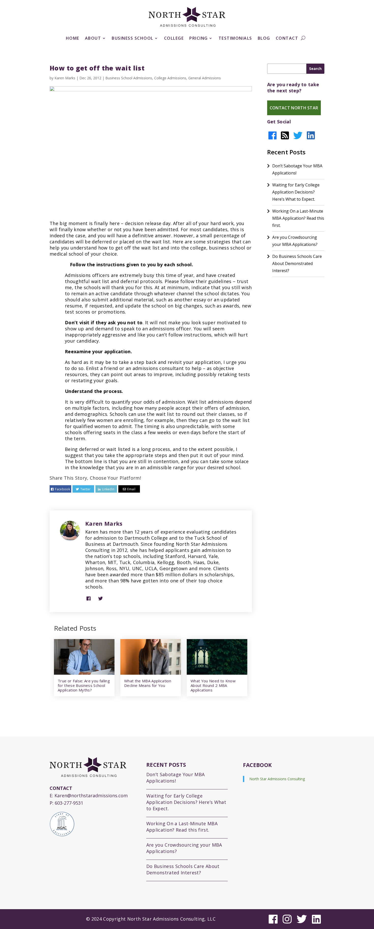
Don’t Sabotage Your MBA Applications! (297, 169)
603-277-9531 (69, 803)
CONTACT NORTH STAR (294, 108)
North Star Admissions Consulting (277, 778)
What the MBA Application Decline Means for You (147, 683)
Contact (287, 38)
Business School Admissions (128, 78)
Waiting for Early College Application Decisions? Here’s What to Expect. (296, 192)
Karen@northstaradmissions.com (91, 795)
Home (72, 38)
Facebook (62, 489)
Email (131, 489)
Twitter (85, 489)
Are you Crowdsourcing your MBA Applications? (295, 240)
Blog (264, 38)
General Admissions (204, 78)
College (174, 38)
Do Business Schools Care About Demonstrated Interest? (297, 263)
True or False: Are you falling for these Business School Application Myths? (84, 685)
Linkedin (108, 489)
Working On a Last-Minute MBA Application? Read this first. (298, 218)
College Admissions (170, 78)
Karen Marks (64, 78)
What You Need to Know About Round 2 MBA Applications (213, 685)
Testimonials (235, 38)
